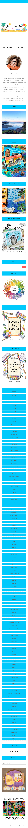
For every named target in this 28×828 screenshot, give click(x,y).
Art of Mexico (14, 460)
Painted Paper (14, 641)
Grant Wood (14, 567)
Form (14, 551)
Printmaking (14, 664)
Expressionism (14, 528)
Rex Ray (14, 674)
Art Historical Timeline (14, 437)
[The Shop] (14, 301)
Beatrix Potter (14, 479)
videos (14, 722)
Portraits (14, 661)
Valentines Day (14, 716)
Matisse (14, 606)
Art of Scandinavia (14, 466)
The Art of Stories (14, 690)
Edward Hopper (14, 515)
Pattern (14, 645)
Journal (14, 580)
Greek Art (14, 570)
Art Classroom (14, 434)
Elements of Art (14, 522)
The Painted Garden (14, 700)
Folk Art (14, 547)
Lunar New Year (14, 603)
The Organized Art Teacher (14, 696)
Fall (14, 535)
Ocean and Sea (14, 635)
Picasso (14, 651)
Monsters (14, 615)
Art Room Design (14, 470)
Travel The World (14, 706)
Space (14, 680)
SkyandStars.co (21, 825)
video (14, 719)
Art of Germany (14, 450)
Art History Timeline (14, 441)
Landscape (14, 590)
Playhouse (14, 654)
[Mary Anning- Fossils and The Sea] (14, 161)
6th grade (14, 411)
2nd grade (14, 398)
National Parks (14, 625)
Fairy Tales (14, 531)
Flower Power (14, 544)
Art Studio (14, 473)
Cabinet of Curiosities (14, 486)
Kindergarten (14, 586)
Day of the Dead (14, 509)
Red (14, 670)
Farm (14, 538)
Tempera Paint (14, 687)
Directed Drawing (14, 512)
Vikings (14, 726)
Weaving (14, 735)
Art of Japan (14, 457)
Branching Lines (14, 483)
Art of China (14, 444)
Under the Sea (14, 713)
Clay (14, 502)
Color (14, 505)
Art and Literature (14, 428)
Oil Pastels (14, 638)
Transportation (14, 703)
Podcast (14, 658)
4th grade (14, 405)
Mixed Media (14, 612)
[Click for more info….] (14, 326)
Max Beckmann (14, 609)
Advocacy (14, 418)
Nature (14, 632)
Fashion (14, 541)
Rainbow (14, 667)
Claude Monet (14, 499)
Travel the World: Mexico (14, 709)
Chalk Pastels (14, 496)
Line (14, 593)
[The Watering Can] (14, 238)
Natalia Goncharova (14, 622)
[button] (14, 1)
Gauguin (14, 560)
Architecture (14, 424)
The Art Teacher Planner (14, 693)
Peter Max (14, 648)
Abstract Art (14, 415)
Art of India (14, 454)
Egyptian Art (14, 518)
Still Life (14, 684)
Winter (14, 739)
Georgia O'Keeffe (14, 564)
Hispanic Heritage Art (14, 573)
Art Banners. (14, 431)
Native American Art (14, 628)
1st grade (14, 395)
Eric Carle (14, 525)
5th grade (14, 408)
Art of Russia (14, 463)
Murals (14, 619)
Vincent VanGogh (14, 729)
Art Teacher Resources (14, 476)
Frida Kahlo (14, 554)
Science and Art (14, 677)
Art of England (14, 447)
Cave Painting (14, 492)
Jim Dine (14, 577)
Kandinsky (14, 583)
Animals (14, 421)
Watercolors (14, 732)
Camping (14, 489)
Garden (14, 557)
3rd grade (14, 402)
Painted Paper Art (14, 27)
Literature (14, 599)
